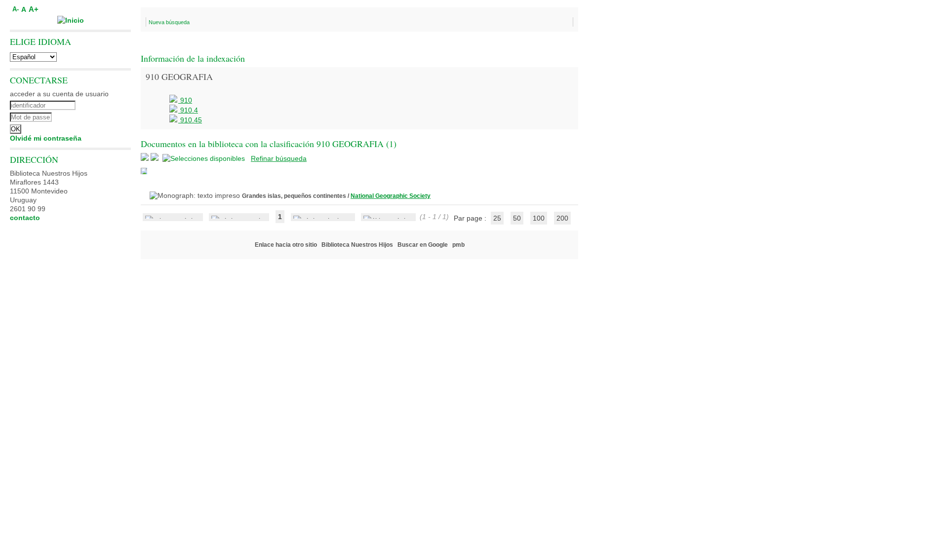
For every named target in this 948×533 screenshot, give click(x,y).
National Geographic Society (391, 195)
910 (185, 100)
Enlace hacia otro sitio (286, 244)
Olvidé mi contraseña (45, 138)
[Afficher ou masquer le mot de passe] (97, 116)
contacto (25, 218)
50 (517, 218)
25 (497, 218)
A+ (34, 9)
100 (539, 218)
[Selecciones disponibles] (204, 158)
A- (15, 9)
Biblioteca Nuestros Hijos (357, 244)
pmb (458, 244)
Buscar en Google (422, 244)
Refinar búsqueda (279, 158)
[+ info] (144, 171)
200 (562, 218)
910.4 (188, 110)
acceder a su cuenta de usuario (59, 94)
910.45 (190, 120)
